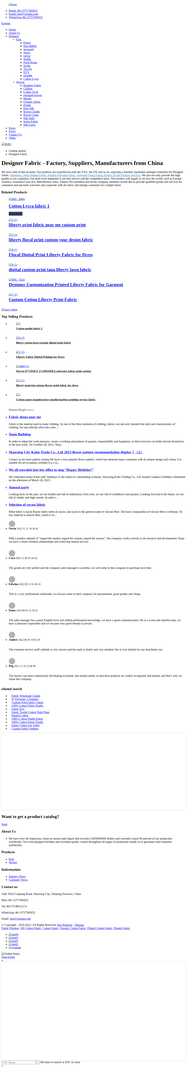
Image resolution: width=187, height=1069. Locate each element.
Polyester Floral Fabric (90, 175)
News (12, 128)
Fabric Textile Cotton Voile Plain (30, 712)
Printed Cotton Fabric (99, 928)
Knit (18, 39)
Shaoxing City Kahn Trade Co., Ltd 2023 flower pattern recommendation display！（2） (76, 452)
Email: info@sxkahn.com (23, 13)
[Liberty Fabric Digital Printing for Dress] (20, 352)
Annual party (19, 487)
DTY (26, 72)
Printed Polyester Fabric (61, 175)
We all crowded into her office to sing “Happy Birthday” (51, 470)
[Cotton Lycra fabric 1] (17, 199)
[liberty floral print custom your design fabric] (13, 234)
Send (4, 824)
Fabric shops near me (25, 417)
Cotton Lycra (31, 78)
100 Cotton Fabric (30, 928)
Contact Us (15, 134)
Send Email (8, 957)
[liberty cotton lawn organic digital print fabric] (20, 337)
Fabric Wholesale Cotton (26, 695)
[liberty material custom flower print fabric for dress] (20, 380)
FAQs (12, 131)
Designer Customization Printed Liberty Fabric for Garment (66, 284)
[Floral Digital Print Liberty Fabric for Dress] (13, 249)
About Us (14, 32)
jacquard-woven (32, 95)
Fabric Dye (18, 708)
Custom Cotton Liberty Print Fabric (43, 299)
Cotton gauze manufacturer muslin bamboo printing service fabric (56, 399)
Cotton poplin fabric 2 (29, 328)
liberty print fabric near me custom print (47, 224)
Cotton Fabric (50, 928)
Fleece (27, 42)
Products (14, 36)
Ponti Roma (30, 62)
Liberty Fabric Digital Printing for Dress (40, 356)
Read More (15, 213)
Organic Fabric (32, 101)
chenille (27, 75)
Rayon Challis (31, 111)
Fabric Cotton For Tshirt (25, 725)
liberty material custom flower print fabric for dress (47, 385)
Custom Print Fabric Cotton (27, 702)
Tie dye (27, 69)
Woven (20, 82)
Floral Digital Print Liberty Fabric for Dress (51, 254)
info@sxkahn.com (20, 918)
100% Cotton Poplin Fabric (27, 718)
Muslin (27, 98)
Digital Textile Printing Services (122, 175)
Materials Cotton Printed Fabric (28, 175)
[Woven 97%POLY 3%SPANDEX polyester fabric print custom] (22, 366)
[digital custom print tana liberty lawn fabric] (13, 264)
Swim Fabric (30, 121)
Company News (18, 879)
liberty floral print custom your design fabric (51, 239)
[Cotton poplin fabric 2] (18, 323)
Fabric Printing (10, 928)
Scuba (26, 65)
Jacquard (28, 49)
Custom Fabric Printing (25, 728)
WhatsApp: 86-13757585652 (26, 17)
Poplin (27, 105)
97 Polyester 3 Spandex (25, 699)
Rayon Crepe (31, 114)
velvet (26, 55)
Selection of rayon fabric (27, 505)
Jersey (26, 52)
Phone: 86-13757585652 (23, 10)
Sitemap (79, 924)
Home (12, 29)
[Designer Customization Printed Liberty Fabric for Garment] (17, 279)
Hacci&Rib (30, 46)
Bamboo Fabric (32, 85)
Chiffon (27, 88)
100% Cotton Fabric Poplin (27, 705)
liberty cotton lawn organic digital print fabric (43, 342)
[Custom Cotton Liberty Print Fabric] (13, 294)
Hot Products (64, 924)
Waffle (27, 59)
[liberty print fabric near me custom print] (13, 219)
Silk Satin (29, 118)
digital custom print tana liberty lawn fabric (50, 269)
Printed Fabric (122, 928)
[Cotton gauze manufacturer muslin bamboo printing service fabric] (18, 394)
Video (12, 137)
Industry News (17, 876)
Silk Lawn (29, 124)
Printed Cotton (20, 715)
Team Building (20, 434)
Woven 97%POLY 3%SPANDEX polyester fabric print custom (53, 371)
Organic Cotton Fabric (73, 928)
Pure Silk (28, 108)
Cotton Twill (30, 92)
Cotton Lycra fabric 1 (29, 206)
